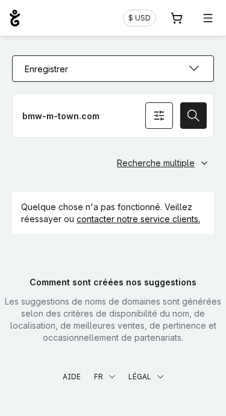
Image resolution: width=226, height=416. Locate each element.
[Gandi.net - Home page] (14, 18)
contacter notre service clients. (138, 219)
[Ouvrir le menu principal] (208, 18)
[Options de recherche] (159, 115)
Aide (72, 376)
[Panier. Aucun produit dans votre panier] (176, 18)
